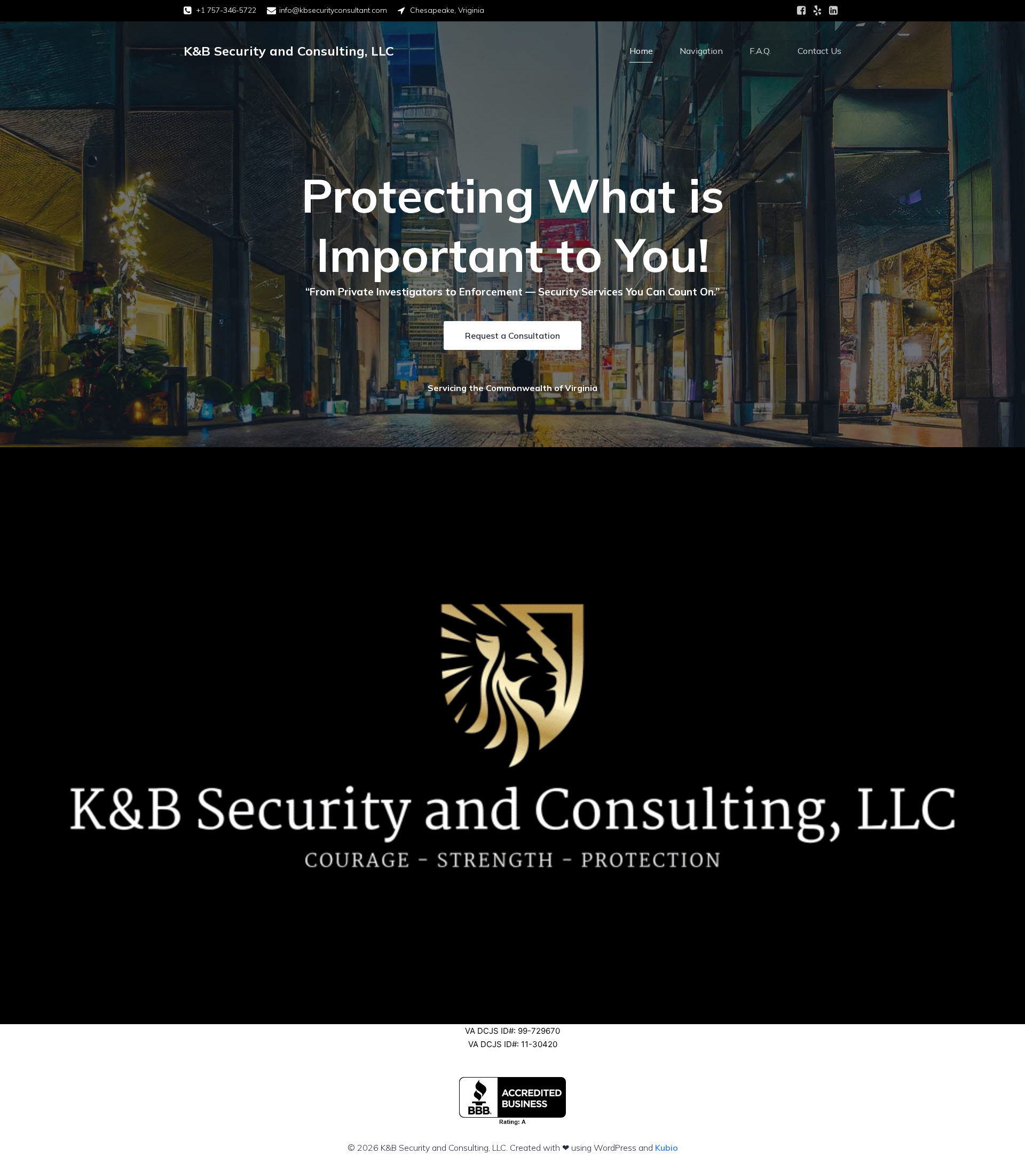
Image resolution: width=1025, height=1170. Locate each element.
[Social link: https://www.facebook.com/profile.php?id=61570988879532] (801, 11)
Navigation (701, 50)
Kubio (666, 1147)
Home (641, 50)
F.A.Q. (760, 50)
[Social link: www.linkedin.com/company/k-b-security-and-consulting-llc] (833, 11)
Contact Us (819, 50)
